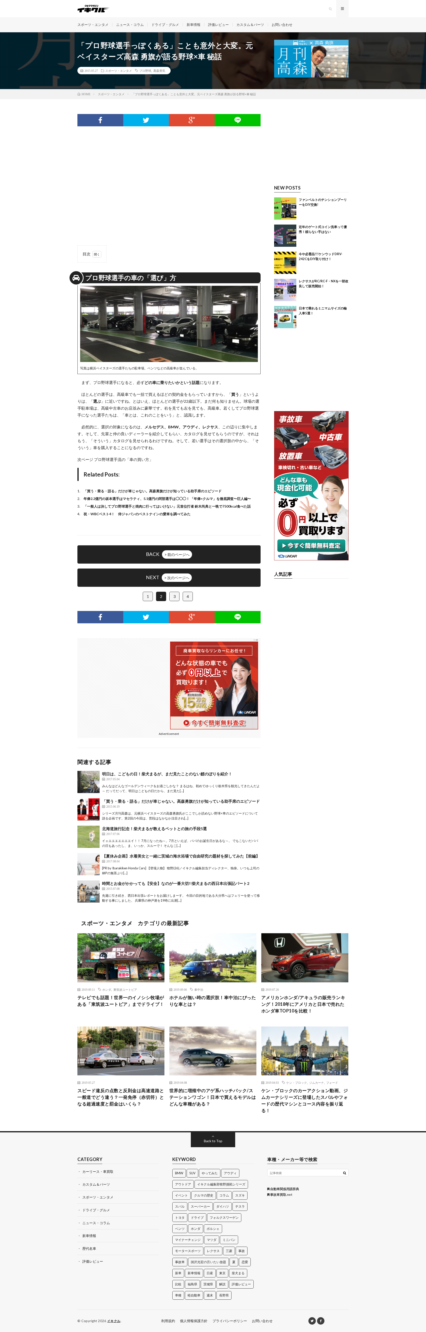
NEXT (167, 577)
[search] (344, 1173)
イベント (181, 1195)
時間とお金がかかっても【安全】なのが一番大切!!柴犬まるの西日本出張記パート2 (175, 883)
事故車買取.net (280, 1195)
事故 (241, 1251)
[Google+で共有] (192, 120)
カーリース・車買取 (97, 1171)
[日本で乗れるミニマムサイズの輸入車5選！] (285, 317)
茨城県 (208, 1284)
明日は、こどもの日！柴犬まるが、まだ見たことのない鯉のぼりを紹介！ (167, 773)
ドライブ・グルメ (165, 24)
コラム (224, 1195)
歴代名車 (89, 1248)
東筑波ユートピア (125, 989)
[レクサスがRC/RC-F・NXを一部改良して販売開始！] (285, 290)
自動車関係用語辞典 (284, 1189)
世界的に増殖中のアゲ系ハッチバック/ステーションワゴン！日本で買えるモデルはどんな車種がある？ (212, 1097)
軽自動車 (194, 1295)
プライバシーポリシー (230, 1321)
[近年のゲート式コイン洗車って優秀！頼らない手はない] (285, 236)
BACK (168, 554)
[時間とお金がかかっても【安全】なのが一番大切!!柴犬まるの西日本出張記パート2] (88, 891)
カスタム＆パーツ (250, 24)
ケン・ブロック (296, 1082)
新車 (178, 1273)
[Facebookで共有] (100, 120)
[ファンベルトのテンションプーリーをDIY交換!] (285, 208)
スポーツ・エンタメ (92, 24)
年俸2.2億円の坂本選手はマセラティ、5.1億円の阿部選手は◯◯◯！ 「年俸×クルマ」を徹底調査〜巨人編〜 (167, 498)
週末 (210, 1295)
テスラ (240, 1206)
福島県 (192, 1284)
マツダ (211, 1240)
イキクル (114, 1321)
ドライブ (197, 1217)
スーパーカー (200, 1206)
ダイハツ (222, 1206)
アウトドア (183, 1184)
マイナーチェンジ (188, 1240)
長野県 (224, 1295)
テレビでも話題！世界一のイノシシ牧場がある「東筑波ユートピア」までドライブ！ (120, 1001)
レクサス (213, 1251)
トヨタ (180, 1217)
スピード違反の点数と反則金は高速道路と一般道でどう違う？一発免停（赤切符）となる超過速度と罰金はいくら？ (120, 1097)
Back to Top (213, 1141)
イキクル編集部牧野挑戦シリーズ (221, 1184)
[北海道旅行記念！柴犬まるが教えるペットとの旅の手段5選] (88, 837)
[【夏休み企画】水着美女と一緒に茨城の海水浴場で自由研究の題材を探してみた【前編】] (88, 864)
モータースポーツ (188, 1251)
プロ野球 (145, 70)
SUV (192, 1173)
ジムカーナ (316, 1082)
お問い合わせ (282, 24)
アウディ (230, 1173)
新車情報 (193, 24)
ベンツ (180, 1229)
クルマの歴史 (203, 1195)
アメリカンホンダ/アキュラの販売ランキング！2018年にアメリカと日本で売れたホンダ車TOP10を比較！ (303, 1004)
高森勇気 (159, 70)
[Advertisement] (169, 175)
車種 (178, 1295)
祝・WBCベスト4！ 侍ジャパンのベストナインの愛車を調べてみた (137, 514)
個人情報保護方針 (194, 1321)
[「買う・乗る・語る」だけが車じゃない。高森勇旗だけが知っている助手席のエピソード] (88, 809)
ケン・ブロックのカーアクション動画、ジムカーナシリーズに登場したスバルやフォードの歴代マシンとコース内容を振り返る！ (304, 1100)
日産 (210, 1273)
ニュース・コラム (130, 24)
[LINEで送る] (238, 120)
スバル (180, 1206)
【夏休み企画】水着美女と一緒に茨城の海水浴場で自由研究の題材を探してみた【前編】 (181, 856)
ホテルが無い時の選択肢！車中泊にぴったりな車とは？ (212, 1001)
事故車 (180, 1262)
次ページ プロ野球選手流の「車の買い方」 (115, 459)
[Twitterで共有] (146, 120)
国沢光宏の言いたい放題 (208, 1262)
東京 (222, 1273)
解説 (222, 1284)
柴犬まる (238, 1273)
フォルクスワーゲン (224, 1217)
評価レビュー (218, 24)
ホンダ (106, 989)
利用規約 (168, 1321)
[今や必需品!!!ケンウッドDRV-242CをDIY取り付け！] (285, 263)
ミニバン (229, 1240)
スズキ (240, 1195)
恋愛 (245, 1262)
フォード (332, 1082)
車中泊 (198, 989)
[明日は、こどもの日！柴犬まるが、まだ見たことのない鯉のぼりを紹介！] (88, 782)
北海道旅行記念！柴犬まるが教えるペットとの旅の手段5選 (154, 828)
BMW (179, 1173)
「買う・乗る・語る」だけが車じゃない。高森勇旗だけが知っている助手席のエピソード (153, 491)
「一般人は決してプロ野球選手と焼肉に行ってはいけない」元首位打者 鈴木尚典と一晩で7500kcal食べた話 (167, 506)
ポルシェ (213, 1229)
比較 (178, 1284)
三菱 (229, 1251)
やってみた (210, 1173)
